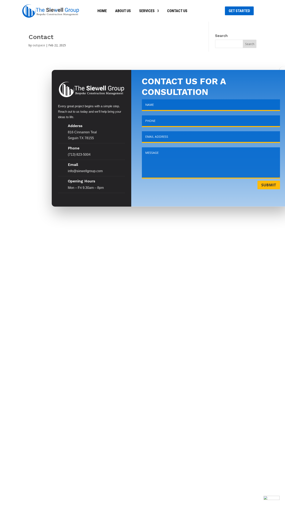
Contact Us (177, 11)
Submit (268, 184)
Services (147, 11)
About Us (123, 11)
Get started (239, 11)
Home (102, 11)
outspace (39, 45)
